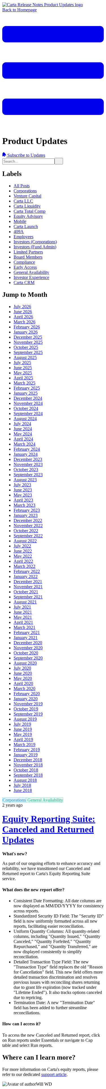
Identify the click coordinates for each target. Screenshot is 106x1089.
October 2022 (26, 530)
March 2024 (24, 444)
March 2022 (24, 566)
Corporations (25, 190)
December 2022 (28, 520)
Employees (23, 236)
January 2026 (26, 332)
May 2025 (23, 372)
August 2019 (25, 719)
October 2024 (26, 408)
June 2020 (23, 673)
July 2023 (22, 484)
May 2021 (23, 617)
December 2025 (28, 337)
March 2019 (24, 744)
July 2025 (22, 362)
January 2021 (26, 637)
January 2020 (26, 698)
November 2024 (28, 403)
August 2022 (25, 540)
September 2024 (28, 413)
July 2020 (22, 668)
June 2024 (23, 428)
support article (53, 1074)
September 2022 (28, 535)
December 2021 (28, 581)
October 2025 (26, 347)
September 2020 (28, 658)
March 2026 (24, 321)
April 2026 (23, 316)
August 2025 (25, 357)
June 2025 (23, 367)
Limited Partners (28, 252)
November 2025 (28, 342)
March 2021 (24, 627)
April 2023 (23, 500)
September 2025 (28, 352)
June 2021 (23, 612)
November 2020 (28, 647)
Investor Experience (31, 277)
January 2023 (26, 515)
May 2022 (23, 556)
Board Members (28, 257)
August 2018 (25, 780)
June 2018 (23, 790)
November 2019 (28, 703)
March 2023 (24, 505)
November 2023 (28, 464)
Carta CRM (24, 282)
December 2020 (28, 642)
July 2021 (22, 607)
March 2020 (24, 688)
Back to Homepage (19, 9)
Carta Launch (26, 226)
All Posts (22, 185)
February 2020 (27, 693)
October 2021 (26, 591)
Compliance (24, 262)
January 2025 (26, 393)
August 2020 (25, 663)
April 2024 (23, 439)
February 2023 (27, 510)
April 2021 (23, 622)
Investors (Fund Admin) (35, 246)
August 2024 (25, 418)
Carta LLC (23, 201)
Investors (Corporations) (35, 241)
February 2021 (27, 632)
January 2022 (26, 576)
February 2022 (27, 571)
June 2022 (23, 551)
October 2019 (26, 708)
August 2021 (25, 602)
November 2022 (28, 525)
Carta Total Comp (30, 211)
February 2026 (27, 327)
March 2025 (24, 383)
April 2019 (23, 739)
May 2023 (23, 495)
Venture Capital (27, 196)
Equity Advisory (28, 216)
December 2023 (28, 459)
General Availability (31, 272)
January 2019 (26, 754)
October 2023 (26, 469)
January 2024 (26, 454)
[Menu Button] (53, 126)
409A (19, 231)
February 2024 (27, 449)
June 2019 (23, 729)
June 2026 (23, 311)
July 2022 (22, 546)
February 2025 (27, 388)
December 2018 (28, 759)
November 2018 (28, 764)
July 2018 (22, 785)
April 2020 (23, 683)
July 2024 (22, 423)
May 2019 (23, 734)
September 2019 (28, 714)
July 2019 (22, 724)
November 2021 (28, 586)
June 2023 (23, 489)
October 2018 (26, 770)
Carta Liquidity (27, 206)
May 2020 (23, 678)
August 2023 (25, 479)
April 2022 (23, 561)
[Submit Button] (59, 161)
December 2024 (28, 398)
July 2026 (22, 306)
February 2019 (27, 749)
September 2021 (28, 596)
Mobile (20, 221)
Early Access (25, 267)
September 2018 (28, 775)
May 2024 (23, 433)
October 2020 (26, 652)
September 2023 (28, 474)
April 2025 (23, 377)
